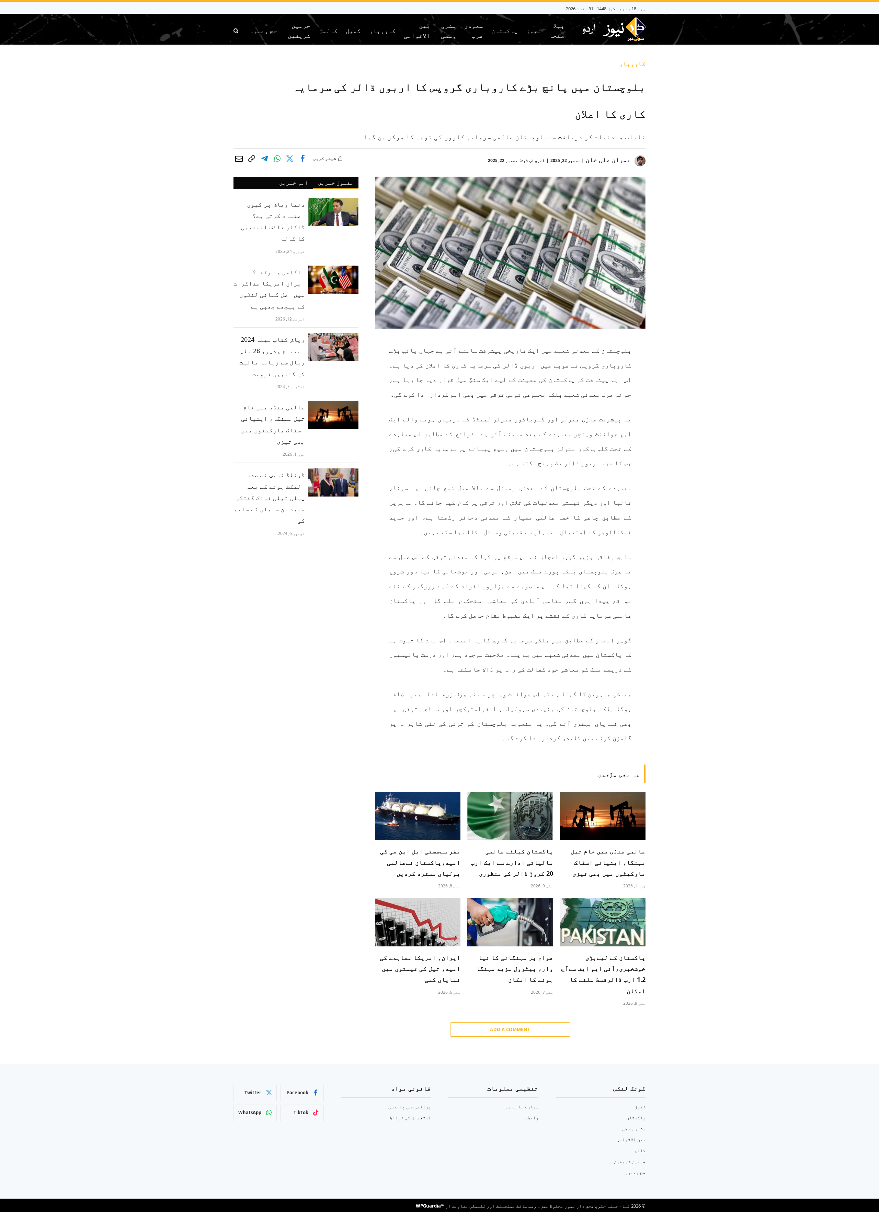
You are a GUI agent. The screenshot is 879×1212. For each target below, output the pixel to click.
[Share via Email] (238, 158)
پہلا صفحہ (556, 30)
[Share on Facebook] (302, 158)
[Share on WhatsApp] (277, 158)
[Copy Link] (251, 158)
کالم (640, 1150)
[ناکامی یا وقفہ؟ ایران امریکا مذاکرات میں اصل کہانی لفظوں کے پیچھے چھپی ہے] (333, 280)
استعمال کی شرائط (410, 1117)
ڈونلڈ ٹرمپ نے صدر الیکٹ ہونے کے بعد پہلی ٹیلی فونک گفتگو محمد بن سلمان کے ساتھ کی (269, 497)
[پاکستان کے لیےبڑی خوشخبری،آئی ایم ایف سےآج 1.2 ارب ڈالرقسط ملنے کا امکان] (603, 922)
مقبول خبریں (336, 182)
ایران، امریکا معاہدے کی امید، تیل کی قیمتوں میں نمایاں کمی (420, 968)
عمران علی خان (608, 159)
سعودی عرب (473, 30)
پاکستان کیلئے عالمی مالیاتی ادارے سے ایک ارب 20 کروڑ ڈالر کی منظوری (512, 862)
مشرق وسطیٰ (448, 30)
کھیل (353, 30)
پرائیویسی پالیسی (409, 1106)
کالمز (328, 30)
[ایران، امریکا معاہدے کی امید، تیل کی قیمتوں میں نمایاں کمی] (417, 922)
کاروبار (382, 30)
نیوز (533, 30)
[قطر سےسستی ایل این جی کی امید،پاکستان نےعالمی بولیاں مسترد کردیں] (417, 816)
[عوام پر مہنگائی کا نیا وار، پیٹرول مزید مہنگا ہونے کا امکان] (510, 922)
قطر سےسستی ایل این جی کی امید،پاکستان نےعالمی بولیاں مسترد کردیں (420, 862)
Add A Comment (510, 1029)
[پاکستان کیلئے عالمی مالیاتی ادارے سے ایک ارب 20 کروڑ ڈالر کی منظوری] (510, 816)
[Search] (236, 30)
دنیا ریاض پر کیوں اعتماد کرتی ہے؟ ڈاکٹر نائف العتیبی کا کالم (273, 221)
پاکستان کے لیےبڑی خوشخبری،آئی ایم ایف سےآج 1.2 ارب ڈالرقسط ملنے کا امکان (603, 974)
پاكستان (504, 30)
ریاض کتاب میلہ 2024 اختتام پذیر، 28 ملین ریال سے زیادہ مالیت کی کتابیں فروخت (270, 356)
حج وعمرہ (263, 30)
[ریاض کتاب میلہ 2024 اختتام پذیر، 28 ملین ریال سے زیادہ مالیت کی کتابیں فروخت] (333, 347)
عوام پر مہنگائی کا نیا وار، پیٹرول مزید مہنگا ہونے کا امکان (514, 968)
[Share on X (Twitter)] (289, 158)
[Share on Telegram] (264, 158)
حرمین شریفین (299, 30)
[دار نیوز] (613, 30)
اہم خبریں (293, 182)
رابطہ (531, 1117)
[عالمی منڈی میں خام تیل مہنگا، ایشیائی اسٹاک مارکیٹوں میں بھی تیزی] (603, 816)
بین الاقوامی (417, 30)
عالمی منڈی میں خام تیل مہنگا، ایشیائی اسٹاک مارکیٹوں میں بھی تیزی (608, 862)
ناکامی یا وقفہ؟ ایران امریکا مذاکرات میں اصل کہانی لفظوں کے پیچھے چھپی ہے (269, 289)
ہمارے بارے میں (520, 1106)
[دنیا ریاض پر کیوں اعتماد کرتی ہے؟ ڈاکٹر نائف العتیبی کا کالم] (333, 212)
